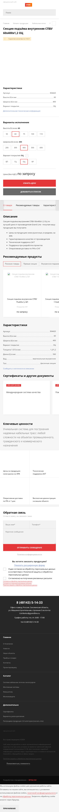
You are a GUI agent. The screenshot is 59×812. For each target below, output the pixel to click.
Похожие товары (12, 264)
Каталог (7, 675)
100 (32, 134)
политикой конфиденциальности (41, 793)
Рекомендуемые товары (28, 205)
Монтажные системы (11, 687)
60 (15, 134)
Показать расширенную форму (29, 565)
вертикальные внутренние (44, 358)
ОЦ (24, 161)
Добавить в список (30, 191)
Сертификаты (8, 711)
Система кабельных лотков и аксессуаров (19, 682)
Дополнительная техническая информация (21, 111)
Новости (6, 648)
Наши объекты (9, 653)
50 (7, 134)
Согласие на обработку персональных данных (17, 581)
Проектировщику (10, 667)
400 (24, 147)
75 (24, 134)
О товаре (7, 205)
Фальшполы (8, 692)
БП (7, 161)
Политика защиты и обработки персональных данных (20, 585)
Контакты (6, 663)
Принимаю (9, 808)
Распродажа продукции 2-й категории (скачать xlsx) (23, 721)
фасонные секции (48, 363)
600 (41, 147)
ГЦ (15, 161)
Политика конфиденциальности (29, 554)
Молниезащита (9, 696)
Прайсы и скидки (9, 658)
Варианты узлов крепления (13, 716)
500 (32, 147)
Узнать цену (29, 183)
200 (6, 147)
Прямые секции (30, 264)
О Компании (8, 644)
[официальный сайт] (16, 734)
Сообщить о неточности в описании (18, 368)
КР (33, 161)
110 (41, 134)
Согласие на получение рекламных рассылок (17, 583)
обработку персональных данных (17, 796)
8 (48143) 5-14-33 (29, 602)
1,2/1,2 (53, 349)
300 (15, 147)
